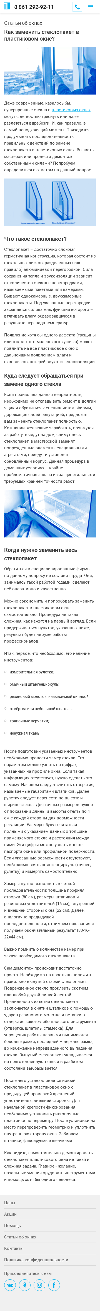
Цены (9, 1202)
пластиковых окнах (71, 109)
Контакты (14, 1248)
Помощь (12, 1225)
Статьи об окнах (23, 22)
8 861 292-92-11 (34, 7)
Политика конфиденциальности (36, 1259)
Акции (10, 1214)
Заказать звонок (77, 7)
